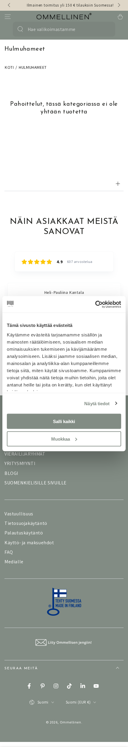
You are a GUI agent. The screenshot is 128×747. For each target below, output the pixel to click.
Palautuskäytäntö (23, 533)
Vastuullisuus (18, 514)
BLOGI (11, 473)
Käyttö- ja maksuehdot (29, 542)
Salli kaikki (64, 421)
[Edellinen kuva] (9, 5)
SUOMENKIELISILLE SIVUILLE (35, 483)
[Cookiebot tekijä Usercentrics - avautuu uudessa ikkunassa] (95, 304)
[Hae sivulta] (20, 29)
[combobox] (61, 29)
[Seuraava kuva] (118, 5)
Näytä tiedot (97, 403)
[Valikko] (7, 17)
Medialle (14, 562)
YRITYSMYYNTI (19, 463)
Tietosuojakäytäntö (25, 523)
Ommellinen (70, 722)
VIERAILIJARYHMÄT (25, 454)
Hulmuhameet (33, 67)
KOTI (9, 67)
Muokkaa (60, 438)
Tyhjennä (105, 29)
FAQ (8, 552)
